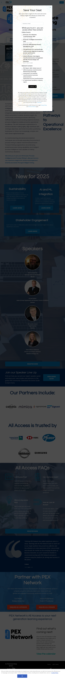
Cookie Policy (54, 673)
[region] (32, 674)
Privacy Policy (44, 105)
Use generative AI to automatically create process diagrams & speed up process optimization (33, 51)
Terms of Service (32, 106)
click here (39, 102)
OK (22, 676)
